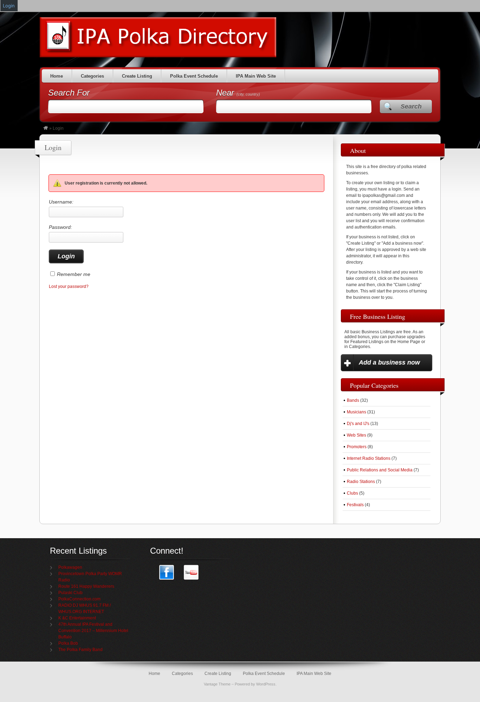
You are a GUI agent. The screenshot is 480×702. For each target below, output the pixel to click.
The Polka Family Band (80, 649)
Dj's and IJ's (358, 423)
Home (56, 76)
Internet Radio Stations (368, 458)
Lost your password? (69, 286)
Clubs (352, 493)
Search (411, 106)
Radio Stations (361, 481)
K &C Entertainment (77, 618)
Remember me (73, 274)
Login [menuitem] (9, 5)
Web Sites (356, 435)
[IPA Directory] (45, 128)
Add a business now (389, 362)
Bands (353, 400)
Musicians (356, 412)
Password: (60, 227)
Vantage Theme (217, 684)
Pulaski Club (70, 592)
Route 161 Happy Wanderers (86, 586)
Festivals (355, 504)
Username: (61, 202)
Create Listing (137, 76)
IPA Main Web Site (256, 76)
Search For (69, 92)
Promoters (357, 446)
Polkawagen (70, 567)
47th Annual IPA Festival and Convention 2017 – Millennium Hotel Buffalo (93, 630)
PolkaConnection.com (79, 599)
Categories (92, 76)
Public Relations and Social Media (380, 470)
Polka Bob (68, 643)
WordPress (265, 684)
